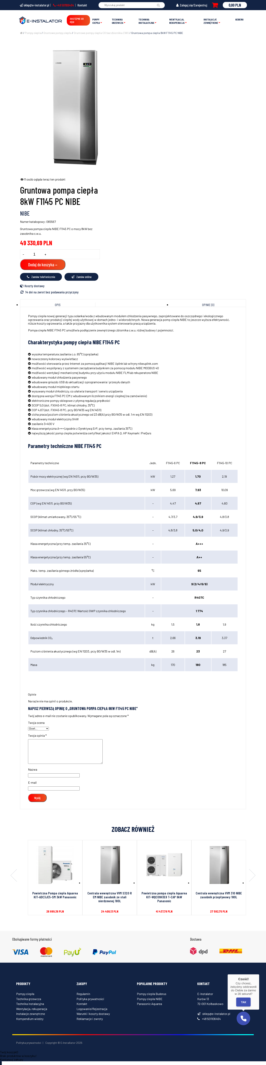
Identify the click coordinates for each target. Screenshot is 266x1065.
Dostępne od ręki (77, 20)
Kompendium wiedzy (29, 1019)
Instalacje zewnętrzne (210, 21)
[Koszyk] (215, 5)
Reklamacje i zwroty (90, 1019)
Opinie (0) (208, 305)
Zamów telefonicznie (43, 277)
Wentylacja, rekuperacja (177, 21)
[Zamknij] (259, 974)
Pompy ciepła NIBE (149, 999)
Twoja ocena (36, 722)
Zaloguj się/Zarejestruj (193, 5)
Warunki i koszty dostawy (93, 1013)
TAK (243, 1002)
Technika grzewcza (117, 21)
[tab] (57, 305)
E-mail (32, 782)
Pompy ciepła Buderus (151, 994)
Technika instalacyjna (146, 21)
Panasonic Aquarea (149, 1004)
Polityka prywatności (90, 999)
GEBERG (239, 19)
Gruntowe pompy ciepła (57, 33)
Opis (58, 305)
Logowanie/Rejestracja (92, 1009)
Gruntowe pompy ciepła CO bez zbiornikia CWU (101, 33)
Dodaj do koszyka (41, 264)
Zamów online (84, 277)
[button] (243, 1018)
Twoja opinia (37, 735)
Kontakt (82, 5)
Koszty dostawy (34, 286)
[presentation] (13, 876)
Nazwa (32, 769)
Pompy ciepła (96, 21)
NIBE (25, 213)
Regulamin (83, 994)
